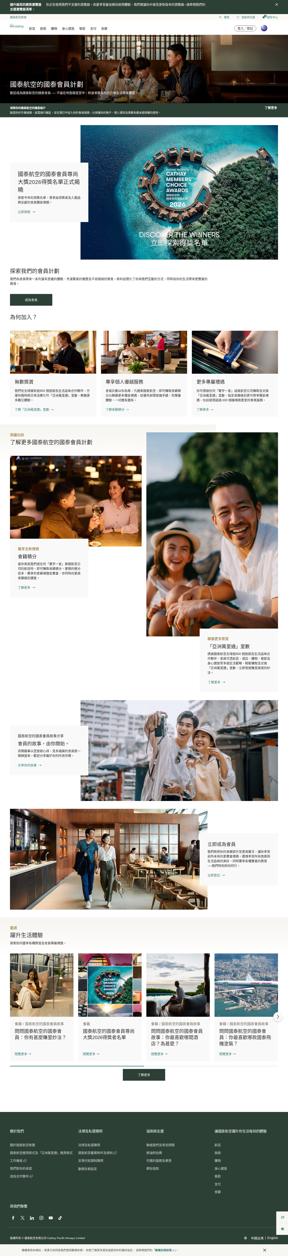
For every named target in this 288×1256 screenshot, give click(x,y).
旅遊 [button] (43, 28)
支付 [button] (93, 28)
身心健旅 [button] (68, 28)
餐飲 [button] (82, 28)
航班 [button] (32, 28)
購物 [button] (54, 28)
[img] (276, 4)
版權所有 (15, 1238)
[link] (179, 192)
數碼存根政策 (163, 1250)
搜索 (226, 17)
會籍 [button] (104, 28)
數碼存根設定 (87, 1169)
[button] (34, 409)
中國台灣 (257, 1238)
